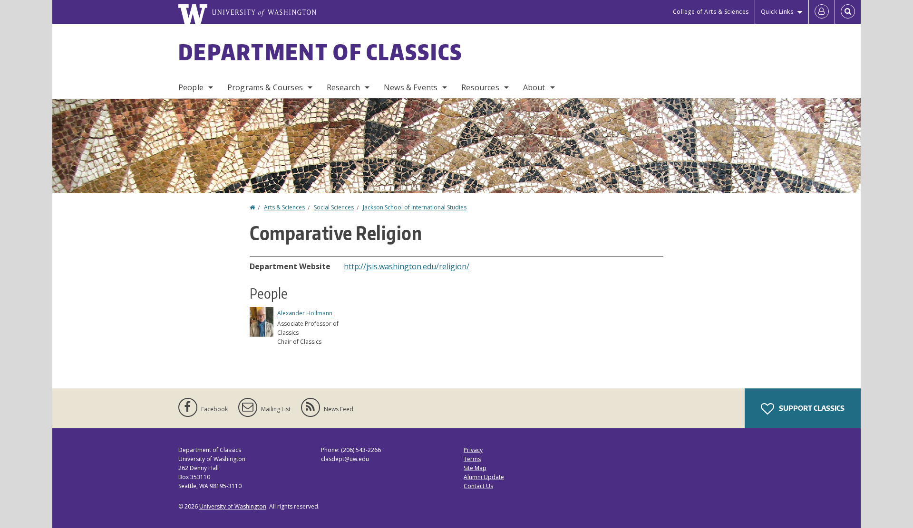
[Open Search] (848, 12)
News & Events (410, 87)
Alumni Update (484, 477)
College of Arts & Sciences (711, 12)
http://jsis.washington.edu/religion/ (406, 266)
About (534, 87)
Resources (480, 87)
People (191, 87)
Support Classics (811, 408)
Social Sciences (334, 207)
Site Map (475, 468)
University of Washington (232, 506)
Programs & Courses (265, 87)
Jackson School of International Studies (414, 207)
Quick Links (777, 12)
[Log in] (822, 12)
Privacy (473, 450)
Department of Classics (320, 52)
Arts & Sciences (284, 207)
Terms (472, 459)
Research (343, 87)
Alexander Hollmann (304, 313)
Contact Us (478, 486)
